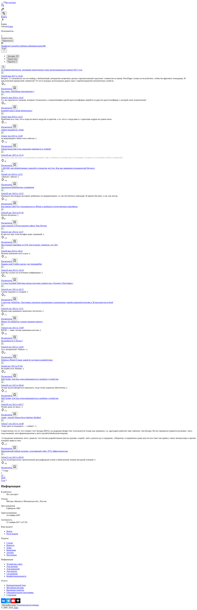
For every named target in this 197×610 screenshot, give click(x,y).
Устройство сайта (14, 564)
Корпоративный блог (16, 585)
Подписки (12, 62)
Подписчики (12, 59)
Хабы (9, 548)
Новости (26, 46)
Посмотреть (6, 89)
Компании (11, 550)
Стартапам (11, 595)
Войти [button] (4, 17)
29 (2, 478)
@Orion (9, 26)
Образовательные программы (20, 592)
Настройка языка (9, 605)
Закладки (13, 56)
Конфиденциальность (16, 576)
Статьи (12, 46)
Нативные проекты (15, 590)
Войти (9, 531)
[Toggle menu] (2, 3)
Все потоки (10, 2)
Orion (3, 76)
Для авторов (12, 566)
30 (4, 478)
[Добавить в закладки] (14, 88)
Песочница (11, 555)
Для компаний (13, 569)
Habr (15, 608)
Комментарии (38, 46)
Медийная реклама (15, 588)
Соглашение (12, 574)
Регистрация (12, 534)
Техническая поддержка (28, 605)
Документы (11, 571)
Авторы (10, 552)
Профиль (5, 46)
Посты (19, 46)
